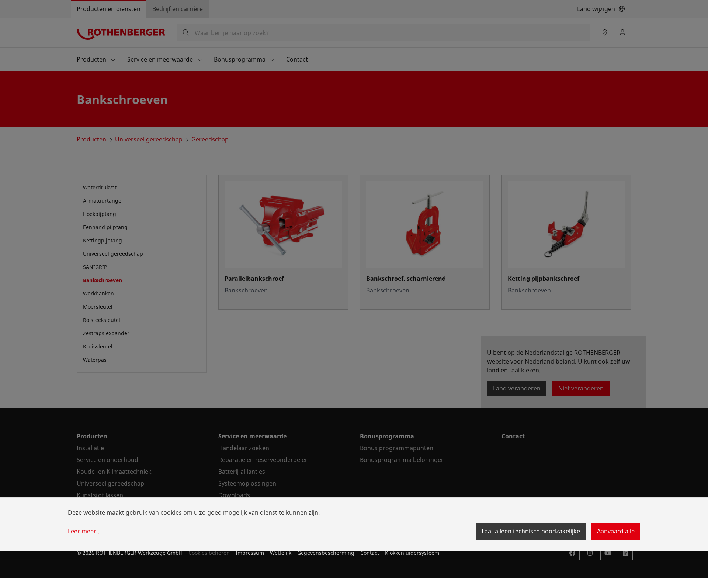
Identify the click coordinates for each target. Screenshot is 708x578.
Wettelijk (280, 552)
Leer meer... (84, 531)
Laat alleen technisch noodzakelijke (531, 531)
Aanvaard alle (616, 531)
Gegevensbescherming (325, 552)
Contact (369, 552)
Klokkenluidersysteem (412, 552)
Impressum (250, 552)
